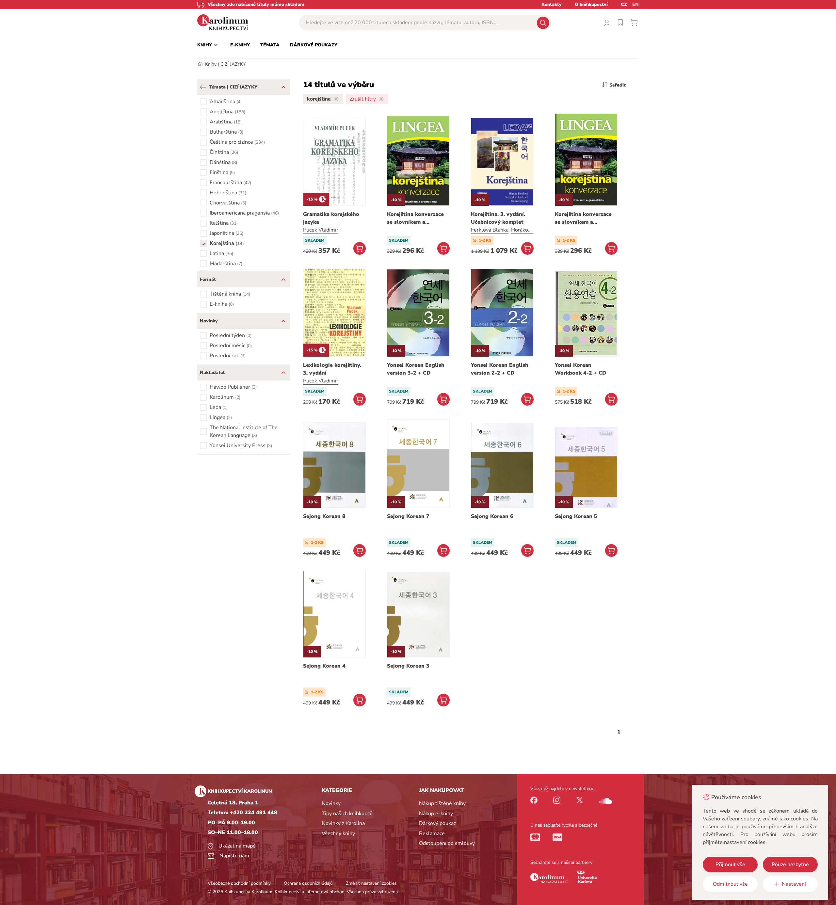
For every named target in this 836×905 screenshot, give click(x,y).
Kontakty (551, 4)
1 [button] (618, 731)
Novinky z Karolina (343, 823)
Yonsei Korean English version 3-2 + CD (415, 369)
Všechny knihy (338, 833)
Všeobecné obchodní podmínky (239, 883)
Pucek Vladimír (320, 230)
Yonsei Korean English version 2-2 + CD (499, 369)
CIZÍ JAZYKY (233, 64)
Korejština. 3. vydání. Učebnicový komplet (498, 218)
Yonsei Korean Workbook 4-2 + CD (580, 369)
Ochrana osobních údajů (308, 883)
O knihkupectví (591, 4)
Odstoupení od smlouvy (447, 843)
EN (635, 4)
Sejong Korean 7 (408, 516)
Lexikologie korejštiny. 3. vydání (332, 369)
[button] (203, 87)
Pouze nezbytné (790, 864)
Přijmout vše (730, 864)
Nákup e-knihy (436, 813)
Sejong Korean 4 (324, 666)
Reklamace (432, 833)
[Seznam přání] (620, 22)
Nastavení (794, 884)
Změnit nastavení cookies (371, 883)
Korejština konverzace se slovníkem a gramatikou (415, 218)
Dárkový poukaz (437, 823)
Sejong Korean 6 (492, 516)
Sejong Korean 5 (576, 516)
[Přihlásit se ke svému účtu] (606, 22)
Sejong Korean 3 (408, 666)
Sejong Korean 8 (324, 516)
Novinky (331, 803)
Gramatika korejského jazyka (331, 218)
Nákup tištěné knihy (442, 803)
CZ (624, 4)
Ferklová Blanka (489, 230)
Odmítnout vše (730, 884)
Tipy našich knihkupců (347, 813)
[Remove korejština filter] (336, 99)
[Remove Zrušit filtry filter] (381, 99)
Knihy (211, 64)
